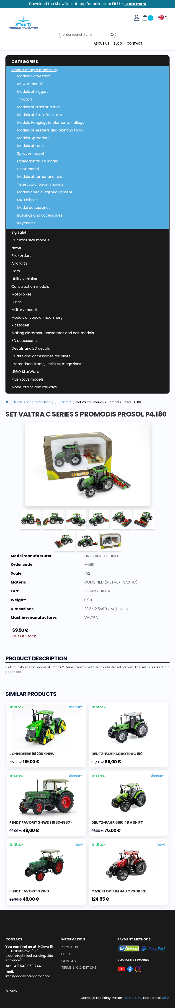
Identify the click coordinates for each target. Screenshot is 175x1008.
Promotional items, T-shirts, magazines (46, 363)
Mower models (30, 83)
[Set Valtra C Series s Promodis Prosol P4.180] (87, 464)
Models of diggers (33, 91)
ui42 (165, 997)
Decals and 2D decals (30, 348)
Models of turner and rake (40, 176)
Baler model (28, 169)
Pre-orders (21, 255)
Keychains (26, 223)
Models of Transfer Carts (39, 114)
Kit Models (20, 325)
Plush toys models (27, 379)
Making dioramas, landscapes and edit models (52, 333)
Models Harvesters (34, 76)
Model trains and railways (34, 387)
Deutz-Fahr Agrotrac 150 (117, 753)
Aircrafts (19, 263)
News (16, 247)
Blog (118, 43)
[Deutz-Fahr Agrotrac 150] (128, 726)
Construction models (30, 286)
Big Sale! (18, 232)
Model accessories (33, 207)
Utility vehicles (24, 278)
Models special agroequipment (44, 192)
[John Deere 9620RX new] (46, 726)
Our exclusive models (30, 240)
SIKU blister (27, 199)
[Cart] (145, 17)
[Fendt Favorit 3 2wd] (46, 864)
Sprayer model (30, 153)
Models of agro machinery (34, 70)
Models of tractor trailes (39, 107)
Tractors (25, 99)
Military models (25, 309)
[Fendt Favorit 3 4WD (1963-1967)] (46, 795)
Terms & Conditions (79, 967)
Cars (15, 271)
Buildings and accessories (39, 215)
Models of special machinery (37, 317)
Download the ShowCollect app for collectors (87, 3)
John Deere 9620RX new (32, 753)
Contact (134, 43)
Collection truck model (37, 161)
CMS (133, 997)
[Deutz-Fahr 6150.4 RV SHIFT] (128, 795)
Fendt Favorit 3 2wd (29, 891)
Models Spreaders (33, 138)
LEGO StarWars (25, 371)
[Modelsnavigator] (6, 402)
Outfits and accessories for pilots (40, 356)
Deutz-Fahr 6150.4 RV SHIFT (117, 822)
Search (113, 35)
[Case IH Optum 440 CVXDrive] (128, 864)
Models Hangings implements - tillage (51, 122)
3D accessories (25, 340)
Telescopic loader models (40, 184)
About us (101, 43)
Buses (16, 302)
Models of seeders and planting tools (50, 130)
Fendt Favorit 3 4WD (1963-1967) (40, 822)
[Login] (136, 17)
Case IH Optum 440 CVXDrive (118, 891)
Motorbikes (21, 294)
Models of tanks (31, 145)
